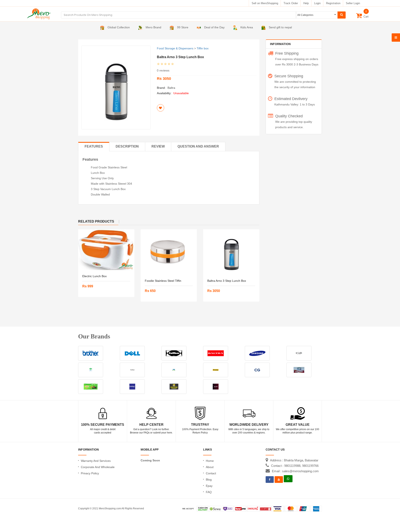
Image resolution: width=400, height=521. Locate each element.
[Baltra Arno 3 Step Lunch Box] (231, 252)
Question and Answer (198, 146)
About (210, 467)
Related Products (96, 221)
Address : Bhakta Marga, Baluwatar (294, 460)
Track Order (291, 3)
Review (158, 146)
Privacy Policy (90, 473)
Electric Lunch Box (94, 276)
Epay (209, 485)
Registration (333, 3)
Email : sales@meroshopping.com (295, 471)
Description (127, 146)
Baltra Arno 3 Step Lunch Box (226, 280)
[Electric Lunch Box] (106, 249)
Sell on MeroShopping (265, 3)
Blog (209, 479)
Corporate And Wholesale (98, 467)
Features (94, 146)
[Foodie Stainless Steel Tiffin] (169, 252)
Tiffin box (203, 48)
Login (317, 3)
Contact (211, 473)
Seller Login (353, 3)
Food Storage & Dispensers (175, 48)
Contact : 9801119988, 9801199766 (295, 465)
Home (210, 460)
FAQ (209, 492)
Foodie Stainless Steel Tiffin (163, 280)
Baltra (171, 87)
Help (306, 3)
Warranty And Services (96, 460)
